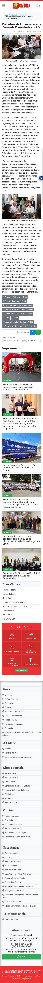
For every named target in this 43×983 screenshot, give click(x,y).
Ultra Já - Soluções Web (23, 978)
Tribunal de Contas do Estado (15, 606)
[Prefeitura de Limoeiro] (21, 6)
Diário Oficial (8, 611)
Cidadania (14, 15)
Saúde (7, 857)
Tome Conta (8, 598)
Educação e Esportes (13, 882)
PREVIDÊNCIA (9, 619)
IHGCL (15, 318)
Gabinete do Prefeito (13, 828)
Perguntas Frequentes (13, 724)
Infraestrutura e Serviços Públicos (18, 886)
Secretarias (9, 703)
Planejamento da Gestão (14, 890)
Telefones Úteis (11, 919)
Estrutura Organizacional (14, 711)
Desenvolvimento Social (14, 878)
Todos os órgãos (11, 816)
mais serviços (21, 670)
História (7, 749)
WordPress (37, 976)
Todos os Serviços (12, 720)
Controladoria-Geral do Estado (15, 602)
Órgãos (7, 707)
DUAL (7, 318)
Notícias (23, 15)
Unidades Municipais (13, 716)
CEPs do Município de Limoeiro (17, 757)
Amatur (8, 297)
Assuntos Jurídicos (12, 870)
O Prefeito (8, 695)
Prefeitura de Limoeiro (13, 326)
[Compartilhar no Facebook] (32, 332)
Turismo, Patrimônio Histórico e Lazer (20, 906)
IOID (31, 322)
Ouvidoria (8, 820)
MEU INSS (7, 615)
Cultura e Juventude (12, 902)
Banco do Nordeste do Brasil (15, 301)
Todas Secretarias (12, 853)
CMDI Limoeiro (27, 309)
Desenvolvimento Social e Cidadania (18, 314)
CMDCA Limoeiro (11, 309)
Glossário (8, 728)
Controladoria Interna (13, 824)
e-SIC (22, 956)
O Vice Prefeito (11, 699)
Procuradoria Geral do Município (17, 837)
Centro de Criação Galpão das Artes (18, 305)
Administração (10, 866)
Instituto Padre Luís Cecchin (15, 322)
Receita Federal (9, 590)
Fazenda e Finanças (12, 861)
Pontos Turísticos (12, 753)
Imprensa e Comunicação (15, 833)
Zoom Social (31, 326)
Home (6, 15)
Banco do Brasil (21, 297)
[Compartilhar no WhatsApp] (38, 332)
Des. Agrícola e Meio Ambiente (17, 874)
